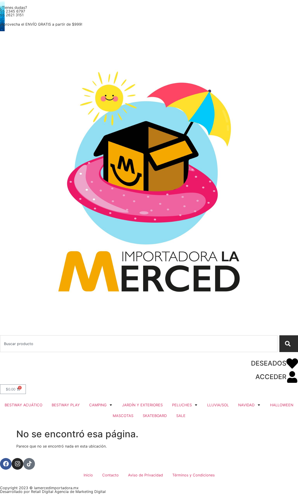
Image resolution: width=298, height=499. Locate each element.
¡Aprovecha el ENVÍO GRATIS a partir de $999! (41, 24)
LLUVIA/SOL (218, 405)
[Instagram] (17, 464)
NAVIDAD (246, 405)
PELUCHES (182, 405)
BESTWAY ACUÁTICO (23, 405)
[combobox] (139, 343)
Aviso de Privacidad (145, 475)
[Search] (288, 343)
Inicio (88, 475)
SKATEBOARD (155, 415)
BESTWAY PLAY (66, 405)
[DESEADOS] (292, 363)
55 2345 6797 (12, 11)
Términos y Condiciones (193, 475)
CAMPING (98, 405)
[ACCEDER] (292, 377)
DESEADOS (268, 363)
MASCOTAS (123, 415)
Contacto (110, 475)
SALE (181, 415)
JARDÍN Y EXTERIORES (142, 405)
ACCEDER (270, 377)
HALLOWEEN (281, 405)
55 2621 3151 (12, 15)
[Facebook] (6, 464)
